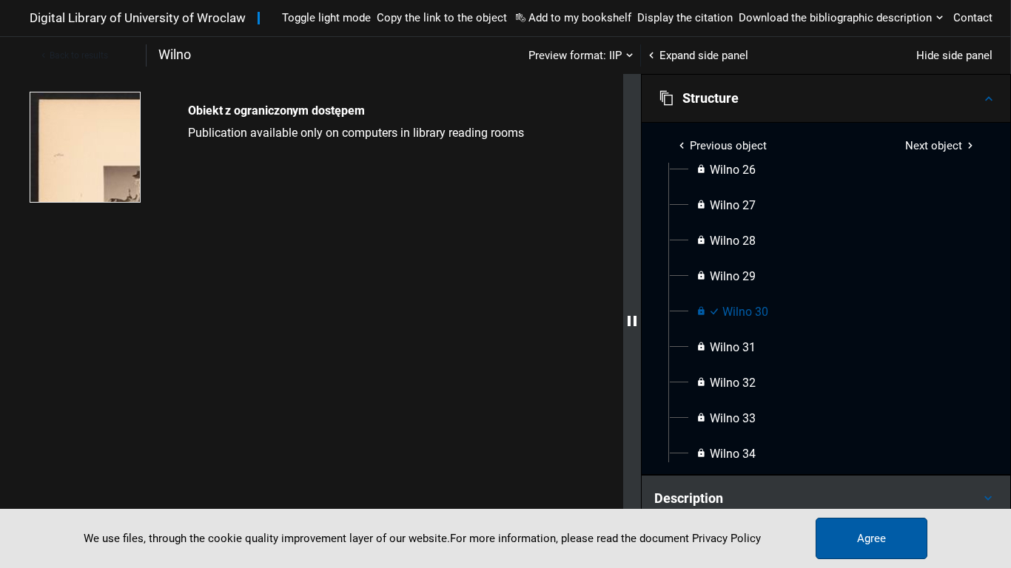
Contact (972, 17)
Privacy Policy (726, 538)
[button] (826, 98)
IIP (615, 55)
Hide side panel (954, 55)
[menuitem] (726, 170)
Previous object (728, 145)
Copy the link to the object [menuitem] (442, 17)
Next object (933, 145)
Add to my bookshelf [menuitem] (579, 17)
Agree (871, 538)
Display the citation (685, 17)
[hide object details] (632, 321)
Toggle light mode (326, 17)
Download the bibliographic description (835, 17)
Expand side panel (703, 55)
